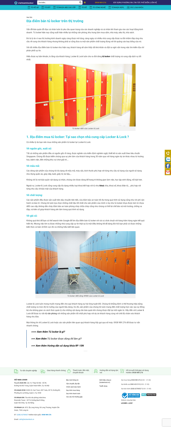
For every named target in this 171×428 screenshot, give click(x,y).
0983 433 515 (135, 384)
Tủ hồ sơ (35, 7)
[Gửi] (80, 2)
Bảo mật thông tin (72, 380)
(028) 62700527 (136, 389)
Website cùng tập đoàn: (128, 400)
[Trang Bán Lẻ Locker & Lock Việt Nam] (23, 3)
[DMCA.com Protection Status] (148, 394)
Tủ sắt (47, 7)
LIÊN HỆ (153, 3)
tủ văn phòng (51, 313)
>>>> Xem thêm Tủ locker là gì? (48, 331)
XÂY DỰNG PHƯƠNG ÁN (123, 3)
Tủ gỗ (84, 7)
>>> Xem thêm (56, 338)
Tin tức (29, 17)
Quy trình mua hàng (73, 390)
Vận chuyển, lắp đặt (73, 384)
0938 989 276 (137, 373)
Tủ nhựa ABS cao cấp (66, 7)
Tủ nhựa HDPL (118, 7)
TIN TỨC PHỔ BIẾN (141, 3)
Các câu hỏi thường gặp (74, 397)
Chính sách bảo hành (73, 387)
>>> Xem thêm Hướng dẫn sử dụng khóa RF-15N (57, 345)
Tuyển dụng (103, 386)
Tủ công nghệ (99, 7)
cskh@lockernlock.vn (26, 419)
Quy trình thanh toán (73, 393)
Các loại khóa (136, 7)
